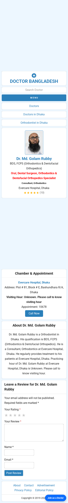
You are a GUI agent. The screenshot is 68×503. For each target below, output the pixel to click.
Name (9, 447)
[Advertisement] (34, 35)
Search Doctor (34, 90)
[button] (34, 97)
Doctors (34, 106)
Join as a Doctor (56, 498)
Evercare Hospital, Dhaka (34, 282)
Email (8, 459)
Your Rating (12, 409)
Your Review (12, 421)
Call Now (34, 313)
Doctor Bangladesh (34, 81)
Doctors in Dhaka (34, 114)
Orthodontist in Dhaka (34, 122)
